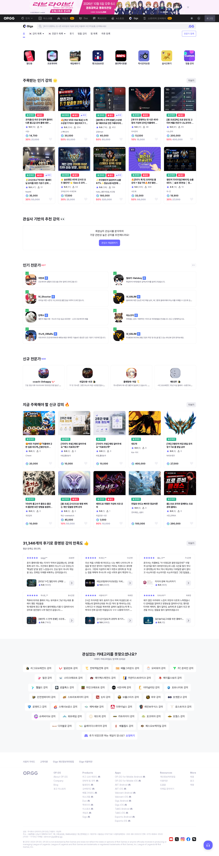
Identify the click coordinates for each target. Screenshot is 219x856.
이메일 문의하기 (167, 789)
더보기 (191, 80)
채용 (192, 785)
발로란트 (86, 785)
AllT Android (121, 785)
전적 (27, 18)
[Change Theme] (192, 18)
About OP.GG (61, 776)
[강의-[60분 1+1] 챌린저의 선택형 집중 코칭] (71, 583)
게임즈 (85, 813)
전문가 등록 (189, 33)
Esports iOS (121, 821)
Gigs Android (121, 801)
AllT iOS (119, 789)
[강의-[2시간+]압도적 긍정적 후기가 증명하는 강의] (130, 620)
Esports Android (123, 817)
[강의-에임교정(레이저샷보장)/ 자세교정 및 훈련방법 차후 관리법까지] (130, 583)
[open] (208, 845)
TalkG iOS (120, 813)
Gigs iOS (119, 805)
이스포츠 (86, 809)
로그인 (209, 18)
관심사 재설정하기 (109, 243)
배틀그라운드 (88, 793)
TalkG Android (122, 809)
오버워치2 (86, 789)
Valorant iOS (121, 797)
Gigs (84, 817)
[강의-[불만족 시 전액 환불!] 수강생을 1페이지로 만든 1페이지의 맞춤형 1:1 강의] (71, 620)
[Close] (188, 7)
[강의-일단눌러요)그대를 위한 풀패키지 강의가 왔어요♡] (188, 620)
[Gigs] (28, 26)
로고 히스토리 (60, 789)
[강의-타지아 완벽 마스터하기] (188, 583)
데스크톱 (86, 797)
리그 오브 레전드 (89, 776)
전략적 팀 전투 (88, 780)
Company (58, 780)
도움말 (163, 785)
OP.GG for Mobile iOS (126, 780)
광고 (192, 780)
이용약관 (164, 780)
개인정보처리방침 (167, 776)
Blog (56, 785)
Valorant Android (123, 793)
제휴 (192, 776)
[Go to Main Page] (9, 18)
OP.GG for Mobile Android (128, 776)
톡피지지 (86, 805)
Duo (84, 801)
